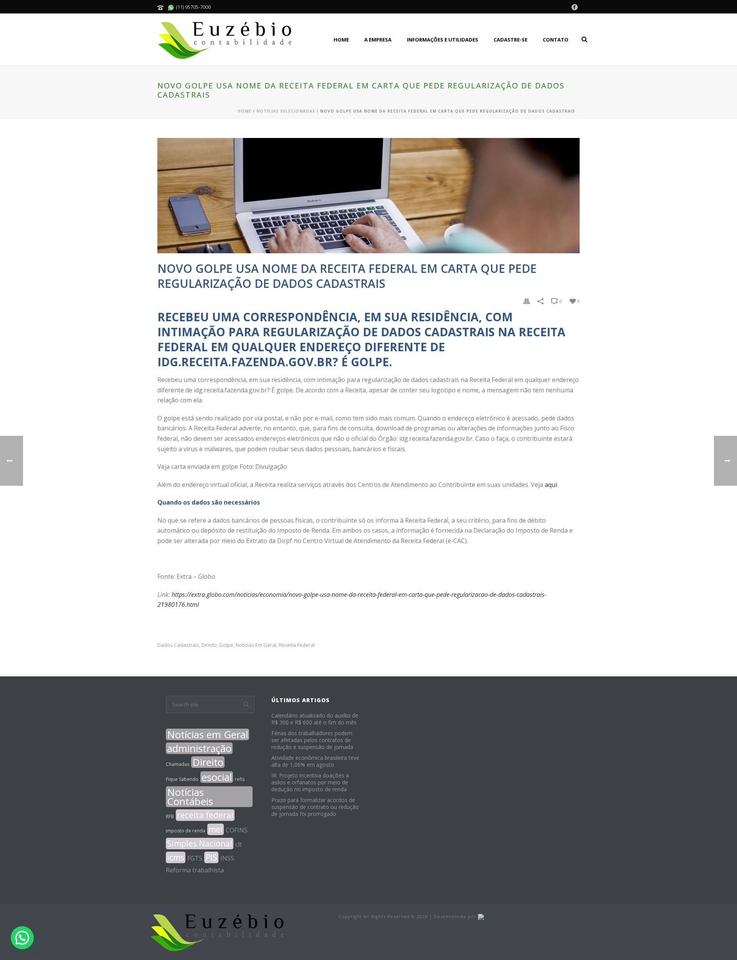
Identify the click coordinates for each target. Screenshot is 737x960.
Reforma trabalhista (195, 870)
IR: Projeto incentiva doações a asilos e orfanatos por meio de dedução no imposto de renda (310, 782)
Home (341, 39)
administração (199, 748)
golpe (226, 645)
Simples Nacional (199, 843)
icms (175, 857)
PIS (211, 857)
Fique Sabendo (182, 779)
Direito (209, 645)
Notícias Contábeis (190, 796)
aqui (551, 484)
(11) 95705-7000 (193, 6)
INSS (227, 858)
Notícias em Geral (256, 645)
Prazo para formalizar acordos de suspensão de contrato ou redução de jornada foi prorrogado (315, 807)
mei (215, 829)
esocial (217, 777)
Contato (555, 39)
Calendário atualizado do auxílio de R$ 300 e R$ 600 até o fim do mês (314, 719)
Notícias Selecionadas (285, 111)
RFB (170, 816)
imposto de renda (185, 830)
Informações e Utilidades (442, 39)
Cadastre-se (510, 39)
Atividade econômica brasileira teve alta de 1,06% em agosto (315, 761)
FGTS (194, 858)
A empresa (378, 39)
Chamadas (177, 764)
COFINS (237, 830)
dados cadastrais (178, 645)
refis (240, 779)
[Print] (527, 300)
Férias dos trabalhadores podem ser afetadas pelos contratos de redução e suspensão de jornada (312, 740)
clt (238, 844)
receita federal (297, 645)
